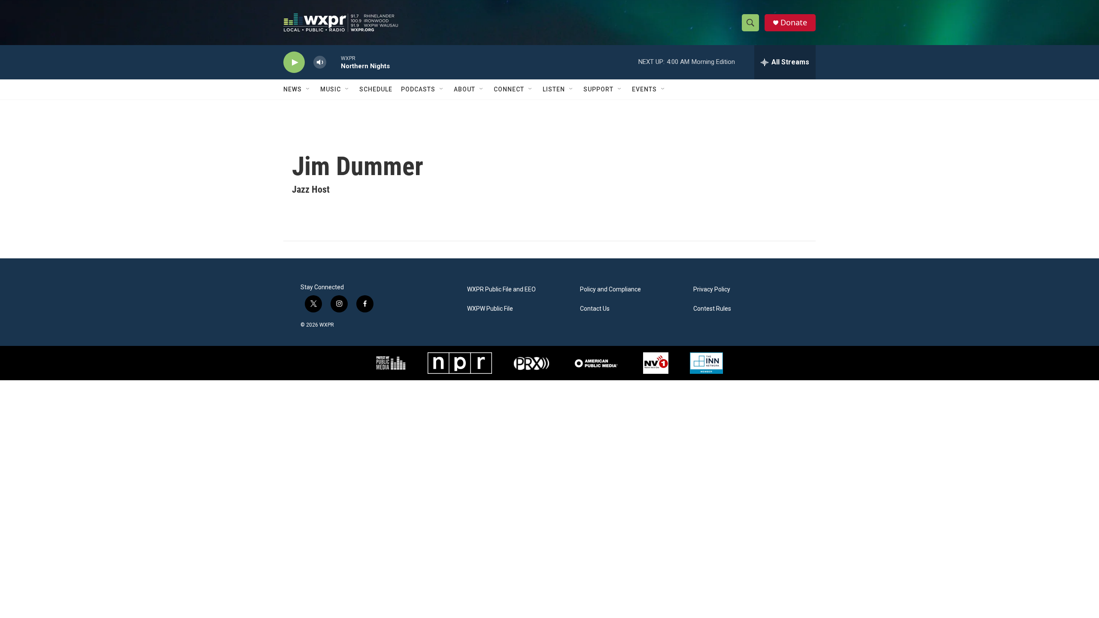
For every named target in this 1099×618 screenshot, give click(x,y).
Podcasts (418, 89)
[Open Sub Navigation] (308, 89)
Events (644, 89)
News (292, 89)
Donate (793, 22)
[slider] (333, 62)
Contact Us (595, 309)
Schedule (375, 89)
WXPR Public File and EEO (501, 289)
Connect (509, 89)
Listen (554, 89)
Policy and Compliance (610, 289)
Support (598, 89)
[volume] (320, 62)
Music (330, 89)
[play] (294, 62)
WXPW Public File (490, 309)
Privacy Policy (711, 289)
